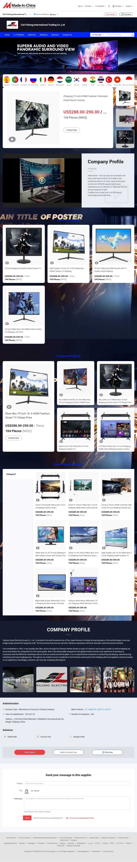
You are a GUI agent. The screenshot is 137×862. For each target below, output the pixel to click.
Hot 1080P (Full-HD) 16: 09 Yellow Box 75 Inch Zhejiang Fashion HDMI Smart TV (74, 401)
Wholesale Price (80, 838)
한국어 (97, 843)
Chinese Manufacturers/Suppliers (45, 838)
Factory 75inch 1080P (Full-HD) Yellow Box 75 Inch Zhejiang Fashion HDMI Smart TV (116, 508)
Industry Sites (94, 838)
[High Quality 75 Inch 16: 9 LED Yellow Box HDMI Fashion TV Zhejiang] (69, 246)
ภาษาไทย (119, 843)
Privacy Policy (108, 851)
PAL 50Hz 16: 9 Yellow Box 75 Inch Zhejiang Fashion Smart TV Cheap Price (115, 401)
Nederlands (81, 843)
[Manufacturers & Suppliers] (20, 5)
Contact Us (67, 34)
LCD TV (108, 709)
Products (20, 34)
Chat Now (127, 14)
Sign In (80, 6)
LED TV (100, 709)
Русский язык (52, 843)
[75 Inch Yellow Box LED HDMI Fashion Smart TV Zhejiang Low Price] (24, 307)
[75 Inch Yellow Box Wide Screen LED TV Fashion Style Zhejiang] (113, 246)
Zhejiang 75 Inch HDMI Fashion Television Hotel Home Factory (85, 98)
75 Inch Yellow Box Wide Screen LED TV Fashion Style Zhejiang (110, 269)
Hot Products (11, 838)
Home (7, 34)
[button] (66, 71)
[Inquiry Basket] (109, 6)
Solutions (43, 34)
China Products (24, 838)
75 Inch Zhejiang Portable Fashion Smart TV (23, 268)
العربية (90, 843)
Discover (55, 34)
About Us (32, 34)
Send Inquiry (110, 14)
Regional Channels (108, 838)
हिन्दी (112, 843)
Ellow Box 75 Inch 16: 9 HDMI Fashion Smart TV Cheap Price (27, 415)
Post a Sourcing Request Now (80, 818)
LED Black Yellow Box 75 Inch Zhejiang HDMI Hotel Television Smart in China (114, 447)
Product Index (123, 838)
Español (22, 843)
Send (27, 818)
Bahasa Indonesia (73, 845)
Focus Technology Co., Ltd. (51, 851)
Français (41, 843)
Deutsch (71, 843)
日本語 (105, 843)
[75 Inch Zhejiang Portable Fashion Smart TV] (24, 246)
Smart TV (92, 709)
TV (86, 709)
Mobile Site (64, 840)
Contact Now (71, 130)
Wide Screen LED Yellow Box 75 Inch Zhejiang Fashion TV (73, 447)
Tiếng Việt (60, 845)
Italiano (62, 843)
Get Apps (118, 6)
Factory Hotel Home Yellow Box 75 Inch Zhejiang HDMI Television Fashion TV (83, 603)
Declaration (96, 851)
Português (31, 843)
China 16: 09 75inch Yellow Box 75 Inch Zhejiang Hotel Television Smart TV (83, 555)
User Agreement (83, 851)
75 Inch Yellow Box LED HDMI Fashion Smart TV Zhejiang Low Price (23, 330)
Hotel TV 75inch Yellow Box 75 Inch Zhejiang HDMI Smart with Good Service (83, 508)
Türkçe (128, 843)
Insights (74, 840)
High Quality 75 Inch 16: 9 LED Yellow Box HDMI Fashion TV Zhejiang (67, 269)
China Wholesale (66, 838)
